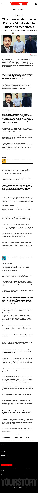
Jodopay (28, 437)
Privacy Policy (28, 468)
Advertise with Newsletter (6, 465)
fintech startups (5, 437)
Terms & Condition (4, 470)
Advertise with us (17, 433)
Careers (14, 468)
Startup (18, 15)
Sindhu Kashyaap (18, 33)
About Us (2, 468)
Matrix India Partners (17, 437)
